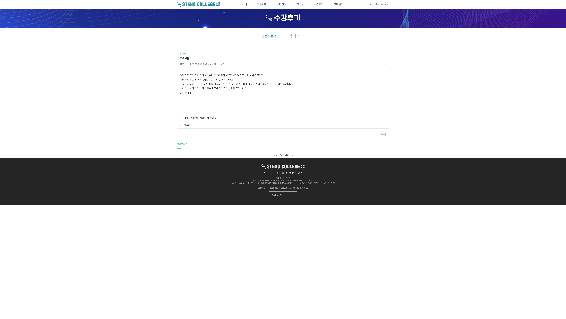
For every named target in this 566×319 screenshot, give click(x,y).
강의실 (300, 4)
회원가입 (384, 4)
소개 (244, 4)
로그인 (372, 4)
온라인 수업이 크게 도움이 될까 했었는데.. (201, 118)
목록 (383, 134)
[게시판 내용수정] (385, 65)
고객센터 (338, 4)
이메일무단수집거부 (295, 173)
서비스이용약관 (269, 173)
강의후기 (187, 125)
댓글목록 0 (182, 144)
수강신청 (281, 4)
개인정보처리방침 (281, 173)
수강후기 (319, 4)
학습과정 (262, 4)
